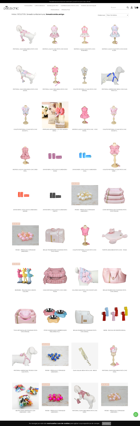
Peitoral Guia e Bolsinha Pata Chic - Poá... (55, 89)
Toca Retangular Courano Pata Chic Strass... (25, 331)
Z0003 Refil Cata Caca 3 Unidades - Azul (84, 170)
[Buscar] (127, 7)
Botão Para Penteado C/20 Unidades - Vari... (25, 411)
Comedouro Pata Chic (70, 5)
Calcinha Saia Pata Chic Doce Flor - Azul (85, 290)
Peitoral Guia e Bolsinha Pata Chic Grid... (84, 411)
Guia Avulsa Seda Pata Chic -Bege (85, 370)
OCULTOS (21, 14)
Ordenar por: (101, 15)
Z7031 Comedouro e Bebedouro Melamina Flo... (55, 331)
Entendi (106, 423)
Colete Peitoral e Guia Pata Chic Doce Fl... (25, 130)
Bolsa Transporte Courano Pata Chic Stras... (55, 250)
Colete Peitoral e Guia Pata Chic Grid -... (114, 170)
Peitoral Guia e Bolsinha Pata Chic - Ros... (114, 371)
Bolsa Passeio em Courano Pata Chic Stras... (114, 290)
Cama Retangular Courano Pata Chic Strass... (114, 210)
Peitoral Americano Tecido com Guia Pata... (25, 371)
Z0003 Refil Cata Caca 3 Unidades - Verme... (25, 210)
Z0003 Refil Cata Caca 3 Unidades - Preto (55, 210)
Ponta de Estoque (88, 5)
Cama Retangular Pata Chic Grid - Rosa (55, 290)
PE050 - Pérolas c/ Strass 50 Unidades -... (85, 210)
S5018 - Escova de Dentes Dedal (114, 330)
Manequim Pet (52, 5)
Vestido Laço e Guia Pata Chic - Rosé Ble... (85, 49)
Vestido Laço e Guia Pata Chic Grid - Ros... (25, 170)
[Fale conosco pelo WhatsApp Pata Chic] (135, 414)
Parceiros (55, 9)
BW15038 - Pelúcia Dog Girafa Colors (25, 290)
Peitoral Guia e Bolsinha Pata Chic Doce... (25, 49)
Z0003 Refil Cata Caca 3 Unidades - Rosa (55, 170)
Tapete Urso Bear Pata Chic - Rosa (114, 250)
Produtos (66, 9)
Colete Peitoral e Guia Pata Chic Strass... (85, 89)
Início (14, 14)
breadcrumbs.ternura (36, 14)
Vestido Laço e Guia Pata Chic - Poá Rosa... (84, 130)
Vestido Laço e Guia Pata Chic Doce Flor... (55, 49)
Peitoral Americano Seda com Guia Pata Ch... (114, 89)
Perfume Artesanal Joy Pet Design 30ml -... (55, 130)
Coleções (28, 5)
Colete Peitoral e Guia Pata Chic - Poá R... (85, 250)
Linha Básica (40, 5)
